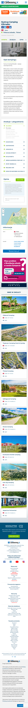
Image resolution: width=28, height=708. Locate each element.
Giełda (14, 616)
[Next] (26, 40)
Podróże (14, 633)
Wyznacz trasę (13, 251)
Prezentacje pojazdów (14, 636)
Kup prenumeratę (14, 586)
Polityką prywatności (7, 701)
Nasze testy (14, 641)
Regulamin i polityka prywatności (14, 577)
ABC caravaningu (14, 629)
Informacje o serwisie (14, 571)
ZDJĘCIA (14, 40)
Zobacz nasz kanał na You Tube (14, 613)
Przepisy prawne (14, 637)
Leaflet (14, 224)
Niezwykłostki (14, 646)
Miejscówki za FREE (14, 597)
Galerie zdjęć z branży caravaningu (14, 608)
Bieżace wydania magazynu (14, 587)
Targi (14, 648)
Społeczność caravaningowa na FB (14, 614)
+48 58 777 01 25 (15, 549)
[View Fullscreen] (3, 215)
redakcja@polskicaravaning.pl (15, 550)
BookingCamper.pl (14, 601)
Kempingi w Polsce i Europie (14, 595)
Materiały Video (14, 609)
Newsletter (14, 579)
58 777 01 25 (14, 548)
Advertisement (14, 573)
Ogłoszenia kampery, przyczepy (14, 598)
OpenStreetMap (19, 224)
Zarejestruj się (14, 569)
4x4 (14, 643)
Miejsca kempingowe (10, 6)
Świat (14, 625)
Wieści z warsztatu (14, 640)
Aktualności (14, 622)
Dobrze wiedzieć (14, 639)
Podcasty (14, 647)
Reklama (14, 572)
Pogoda (14, 610)
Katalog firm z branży (14, 599)
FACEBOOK (17, 246)
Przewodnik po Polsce (14, 627)
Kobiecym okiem (14, 628)
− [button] (3, 212)
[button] (14, 126)
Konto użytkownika (14, 568)
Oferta (4, 40)
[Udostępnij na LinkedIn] (10, 27)
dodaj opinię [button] (20, 179)
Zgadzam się (21, 705)
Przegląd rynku (14, 635)
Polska (14, 624)
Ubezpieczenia (14, 580)
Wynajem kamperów (14, 632)
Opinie (22, 40)
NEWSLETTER (11, 526)
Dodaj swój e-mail (14, 536)
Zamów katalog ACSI (14, 589)
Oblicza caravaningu (14, 631)
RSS (14, 576)
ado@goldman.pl (15, 552)
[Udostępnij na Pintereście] (8, 27)
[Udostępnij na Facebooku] (2, 27)
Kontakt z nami (14, 575)
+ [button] (3, 210)
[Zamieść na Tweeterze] (5, 27)
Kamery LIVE (14, 612)
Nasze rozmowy (14, 644)
